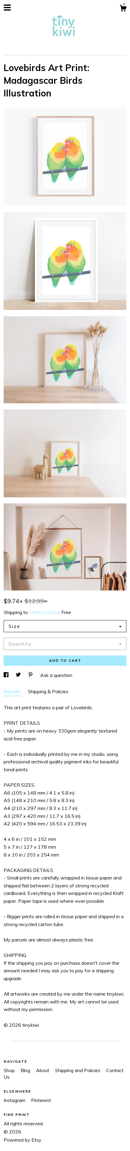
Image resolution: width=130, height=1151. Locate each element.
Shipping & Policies (48, 691)
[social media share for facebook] (7, 675)
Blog (26, 1070)
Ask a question (56, 675)
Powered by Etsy (22, 1140)
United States (44, 612)
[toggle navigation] (7, 8)
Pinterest (41, 1100)
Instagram (15, 1100)
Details (13, 691)
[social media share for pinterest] (31, 675)
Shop (10, 1070)
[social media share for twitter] (19, 675)
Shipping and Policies (78, 1070)
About (43, 1070)
